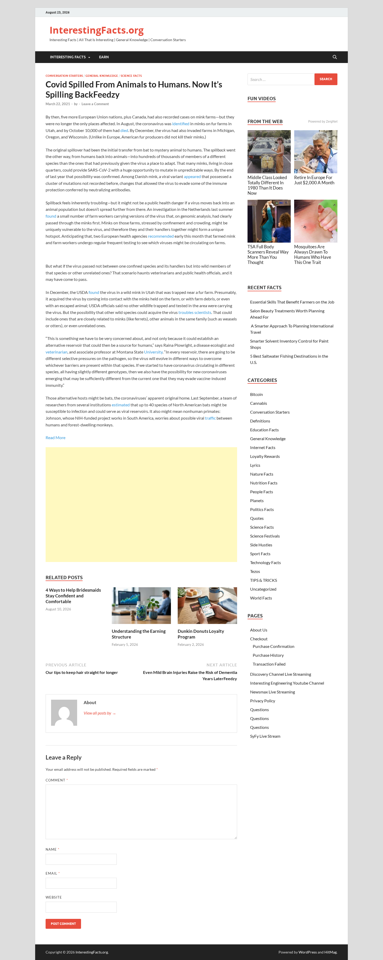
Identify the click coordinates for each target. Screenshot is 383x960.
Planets (257, 500)
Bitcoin (256, 394)
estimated (121, 404)
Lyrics (255, 465)
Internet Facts (262, 447)
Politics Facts (262, 509)
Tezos (255, 571)
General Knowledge (101, 76)
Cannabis (258, 403)
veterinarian (56, 351)
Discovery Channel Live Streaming (280, 674)
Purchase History (268, 655)
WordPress (308, 952)
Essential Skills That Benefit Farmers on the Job (292, 301)
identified (180, 123)
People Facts (261, 491)
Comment (57, 780)
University (153, 351)
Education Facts (264, 429)
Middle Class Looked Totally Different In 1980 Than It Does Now (267, 185)
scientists (202, 312)
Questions (259, 709)
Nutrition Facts (263, 482)
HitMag (330, 952)
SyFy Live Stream (265, 736)
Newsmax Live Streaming (272, 691)
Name (52, 849)
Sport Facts (260, 553)
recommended (161, 235)
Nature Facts (261, 473)
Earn (104, 57)
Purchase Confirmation (273, 646)
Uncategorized (263, 588)
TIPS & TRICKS (263, 580)
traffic (210, 417)
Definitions (260, 420)
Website (54, 897)
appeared (192, 176)
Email (53, 873)
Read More (55, 437)
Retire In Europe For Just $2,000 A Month (314, 180)
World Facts (261, 597)
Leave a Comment (95, 104)
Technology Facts (265, 562)
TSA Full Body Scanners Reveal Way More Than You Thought (268, 254)
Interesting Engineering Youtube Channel (287, 682)
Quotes (257, 518)
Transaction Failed (269, 663)
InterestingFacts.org (97, 30)
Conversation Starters (64, 76)
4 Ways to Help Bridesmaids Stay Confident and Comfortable (73, 595)
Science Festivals (265, 535)
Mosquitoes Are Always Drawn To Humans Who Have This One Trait (312, 254)
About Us (258, 629)
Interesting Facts (68, 57)
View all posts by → (100, 712)
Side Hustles (261, 544)
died (124, 130)
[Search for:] (292, 79)
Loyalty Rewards (265, 456)
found (51, 215)
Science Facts (131, 76)
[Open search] (335, 57)
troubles (186, 312)
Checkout (259, 638)
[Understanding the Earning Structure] (141, 607)
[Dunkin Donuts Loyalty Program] (207, 607)
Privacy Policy (262, 700)
